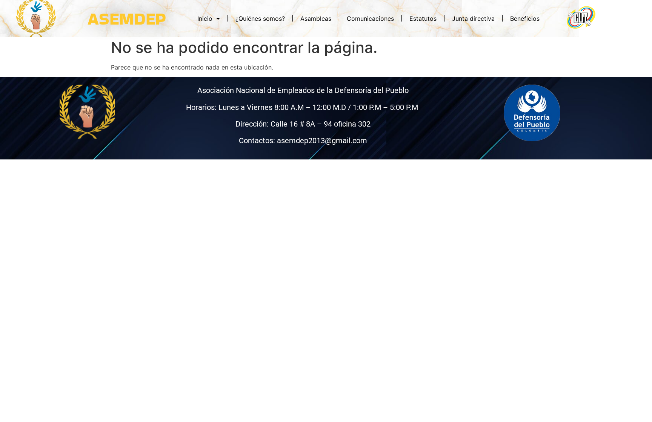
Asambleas (315, 18)
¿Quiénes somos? (260, 18)
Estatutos (423, 18)
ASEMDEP (127, 18)
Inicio (204, 18)
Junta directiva (473, 18)
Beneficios (525, 18)
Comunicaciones (370, 18)
